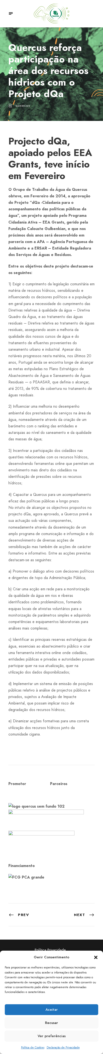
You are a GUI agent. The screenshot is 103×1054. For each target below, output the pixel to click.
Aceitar (52, 1009)
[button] (95, 957)
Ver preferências (52, 1036)
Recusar (51, 1022)
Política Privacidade (50, 950)
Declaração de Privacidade (63, 1047)
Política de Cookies (32, 1047)
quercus (22, 106)
